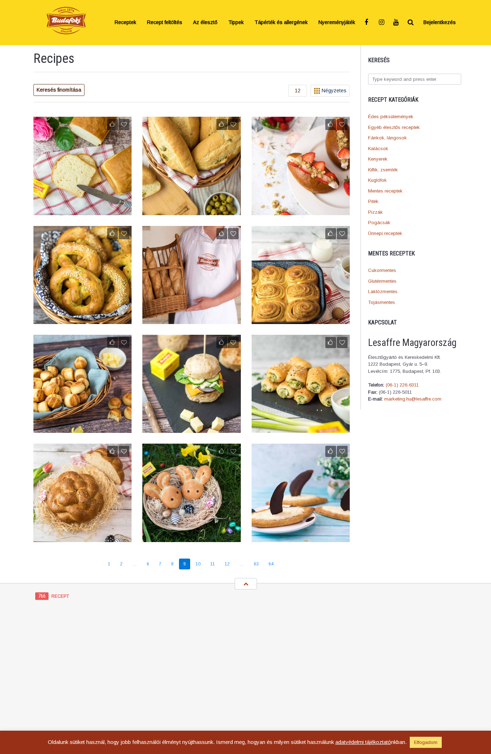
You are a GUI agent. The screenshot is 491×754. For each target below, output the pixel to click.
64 (271, 563)
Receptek (125, 23)
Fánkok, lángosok (387, 137)
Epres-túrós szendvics (301, 210)
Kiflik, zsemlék (383, 169)
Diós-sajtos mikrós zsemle (191, 428)
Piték (373, 201)
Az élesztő (205, 23)
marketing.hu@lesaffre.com (412, 399)
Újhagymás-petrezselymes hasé (300, 428)
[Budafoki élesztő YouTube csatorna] (396, 22)
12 (227, 563)
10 (198, 563)
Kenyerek (377, 159)
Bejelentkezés (439, 23)
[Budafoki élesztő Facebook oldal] (368, 22)
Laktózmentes (383, 291)
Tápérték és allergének (281, 23)
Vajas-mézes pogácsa (82, 428)
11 (212, 563)
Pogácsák (379, 222)
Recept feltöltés (164, 23)
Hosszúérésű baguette (191, 319)
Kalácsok (378, 148)
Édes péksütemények (390, 116)
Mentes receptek (385, 191)
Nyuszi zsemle (191, 537)
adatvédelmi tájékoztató (363, 742)
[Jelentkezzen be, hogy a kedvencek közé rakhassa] (124, 124)
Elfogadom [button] (425, 742)
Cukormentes (382, 270)
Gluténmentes (382, 281)
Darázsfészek (301, 319)
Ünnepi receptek (385, 233)
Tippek (236, 23)
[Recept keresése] (411, 22)
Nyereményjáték (336, 23)
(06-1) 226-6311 (402, 385)
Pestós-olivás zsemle (191, 210)
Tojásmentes (381, 302)
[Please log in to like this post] (112, 124)
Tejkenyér (83, 210)
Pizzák (375, 212)
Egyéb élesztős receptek (394, 127)
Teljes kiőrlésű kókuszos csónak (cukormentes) (300, 533)
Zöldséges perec (82, 319)
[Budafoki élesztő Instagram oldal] (382, 22)
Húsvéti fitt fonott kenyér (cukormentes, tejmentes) (82, 533)
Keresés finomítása (59, 90)
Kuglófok (377, 180)
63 (256, 563)
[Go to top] (246, 583)
